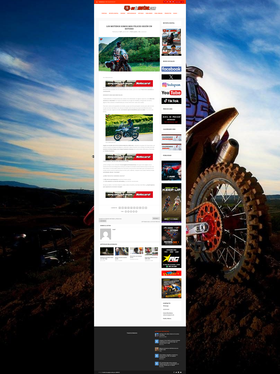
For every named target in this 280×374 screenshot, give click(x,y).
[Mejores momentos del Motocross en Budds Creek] (157, 349)
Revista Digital (113, 13)
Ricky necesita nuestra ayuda (121, 258)
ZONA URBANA (158, 13)
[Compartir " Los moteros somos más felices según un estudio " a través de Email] (143, 207)
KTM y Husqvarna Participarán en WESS (113, 2)
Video (165, 336)
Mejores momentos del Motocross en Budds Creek (168, 349)
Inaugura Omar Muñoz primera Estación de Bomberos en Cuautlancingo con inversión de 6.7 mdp (169, 342)
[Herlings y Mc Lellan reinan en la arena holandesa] (157, 335)
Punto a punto (133, 31)
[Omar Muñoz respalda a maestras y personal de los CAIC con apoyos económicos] (157, 356)
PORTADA (104, 13)
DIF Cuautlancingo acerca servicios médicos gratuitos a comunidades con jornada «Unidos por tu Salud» (169, 364)
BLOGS (175, 13)
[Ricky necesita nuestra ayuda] (122, 251)
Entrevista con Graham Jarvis (136, 256)
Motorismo (161, 344)
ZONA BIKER (149, 13)
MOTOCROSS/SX (131, 13)
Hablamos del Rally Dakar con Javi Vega (106, 258)
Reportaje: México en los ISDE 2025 (151, 258)
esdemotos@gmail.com (168, 315)
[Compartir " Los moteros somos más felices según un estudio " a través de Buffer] (137, 207)
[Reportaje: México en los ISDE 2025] (151, 251)
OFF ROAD (141, 13)
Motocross (161, 336)
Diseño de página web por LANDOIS (111, 372)
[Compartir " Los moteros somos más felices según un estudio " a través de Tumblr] (128, 207)
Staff (120, 31)
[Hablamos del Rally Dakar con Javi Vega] (107, 251)
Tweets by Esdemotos (132, 333)
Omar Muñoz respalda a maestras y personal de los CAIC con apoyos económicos (168, 356)
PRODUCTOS (168, 13)
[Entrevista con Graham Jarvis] (136, 250)
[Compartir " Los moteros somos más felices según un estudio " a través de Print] (146, 207)
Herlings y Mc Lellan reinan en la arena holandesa (169, 334)
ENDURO (123, 13)
